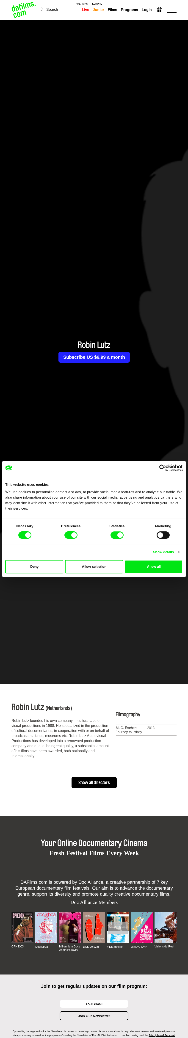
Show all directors (94, 782)
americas (82, 4)
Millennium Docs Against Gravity (69, 948)
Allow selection (94, 567)
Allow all (154, 567)
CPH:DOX (17, 946)
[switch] (70, 535)
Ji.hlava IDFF (139, 946)
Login (147, 10)
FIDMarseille (115, 946)
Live (85, 10)
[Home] (23, 9)
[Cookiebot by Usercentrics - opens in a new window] (163, 467)
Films (112, 10)
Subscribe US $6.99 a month (94, 357)
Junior (98, 10)
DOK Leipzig (91, 946)
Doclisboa (41, 946)
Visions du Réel (164, 946)
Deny (34, 567)
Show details (163, 552)
